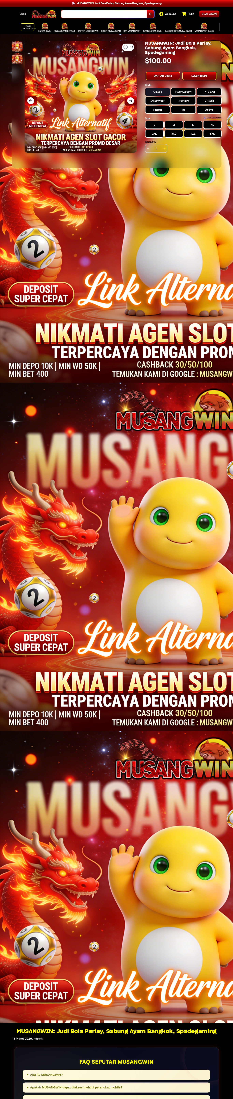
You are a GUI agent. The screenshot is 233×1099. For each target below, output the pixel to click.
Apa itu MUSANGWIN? (46, 1074)
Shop (23, 13)
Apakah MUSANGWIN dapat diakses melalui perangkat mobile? (76, 1087)
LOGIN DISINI (199, 75)
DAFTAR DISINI (163, 75)
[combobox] (104, 14)
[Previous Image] (31, 101)
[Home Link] (43, 14)
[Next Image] (131, 101)
